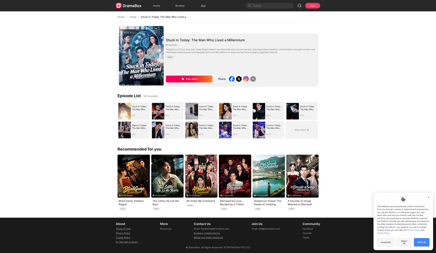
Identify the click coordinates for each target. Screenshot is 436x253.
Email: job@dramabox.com (266, 228)
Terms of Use (123, 228)
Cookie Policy (123, 237)
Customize (386, 242)
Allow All (422, 242)
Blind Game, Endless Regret (131, 202)
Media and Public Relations (208, 237)
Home (121, 17)
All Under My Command (200, 201)
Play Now (191, 79)
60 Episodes (295, 195)
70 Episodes (262, 195)
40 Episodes (160, 195)
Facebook (307, 228)
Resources (166, 228)
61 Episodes (228, 195)
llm (161, 233)
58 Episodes (127, 195)
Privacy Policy (123, 233)
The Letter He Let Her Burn (166, 202)
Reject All (404, 242)
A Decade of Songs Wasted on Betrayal (300, 202)
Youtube (307, 233)
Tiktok (305, 237)
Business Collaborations (207, 233)
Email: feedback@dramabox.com (211, 228)
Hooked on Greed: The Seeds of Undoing (267, 202)
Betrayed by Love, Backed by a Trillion (232, 202)
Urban (133, 17)
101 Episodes (195, 195)
